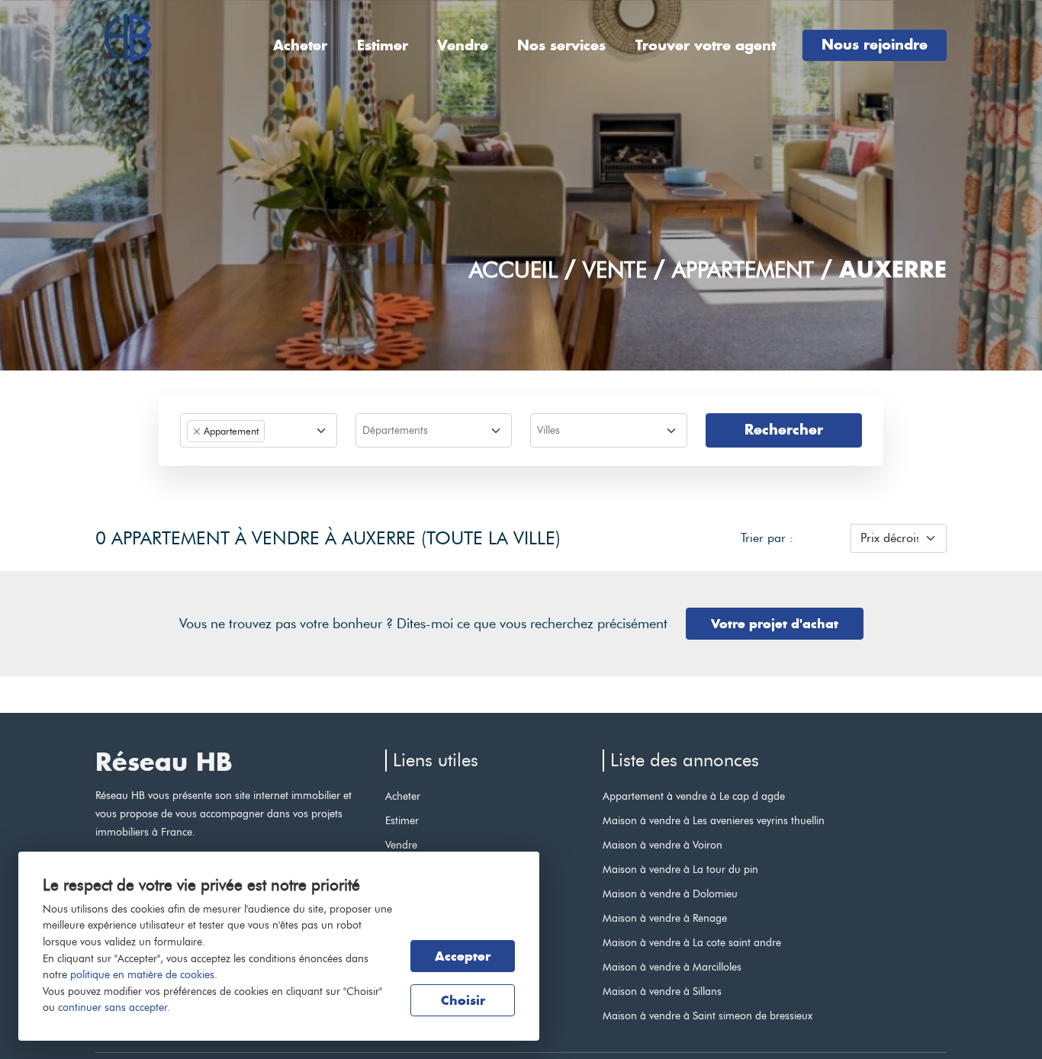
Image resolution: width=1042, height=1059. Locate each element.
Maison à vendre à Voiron (662, 845)
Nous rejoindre (875, 44)
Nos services (561, 45)
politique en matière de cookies (142, 974)
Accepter (462, 956)
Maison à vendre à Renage (665, 918)
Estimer (382, 45)
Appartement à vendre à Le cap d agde (694, 796)
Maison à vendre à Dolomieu (670, 893)
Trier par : (767, 538)
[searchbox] (432, 431)
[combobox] (258, 430)
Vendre (462, 45)
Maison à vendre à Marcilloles (672, 967)
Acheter (300, 45)
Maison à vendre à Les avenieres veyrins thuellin (714, 820)
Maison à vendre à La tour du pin (680, 869)
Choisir (463, 1000)
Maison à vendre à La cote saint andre (692, 942)
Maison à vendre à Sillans (662, 991)
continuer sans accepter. (114, 1007)
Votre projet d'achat (774, 623)
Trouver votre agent (705, 45)
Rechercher (784, 429)
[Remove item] (197, 431)
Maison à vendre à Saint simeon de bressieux (707, 1015)
